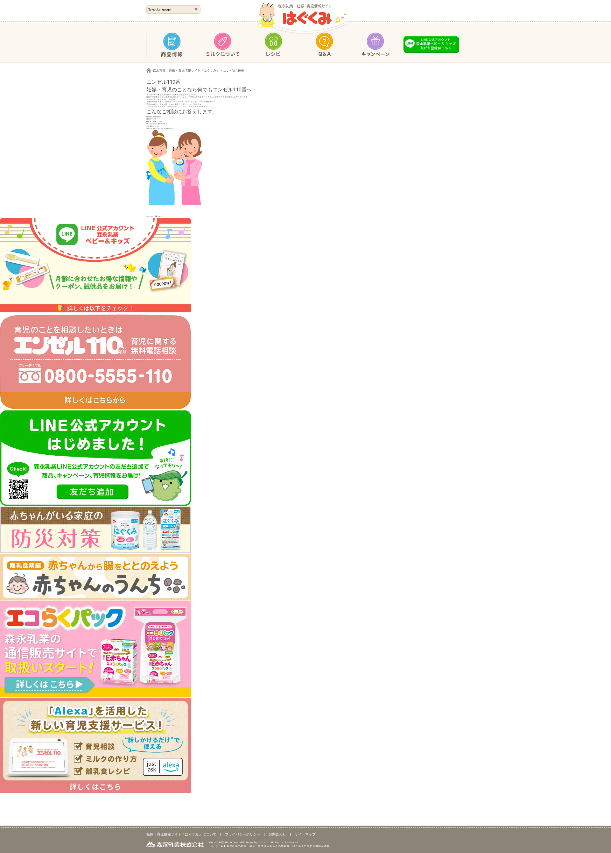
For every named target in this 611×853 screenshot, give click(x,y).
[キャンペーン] (375, 43)
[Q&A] (324, 43)
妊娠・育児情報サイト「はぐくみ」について (181, 834)
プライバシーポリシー (242, 834)
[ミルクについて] (222, 43)
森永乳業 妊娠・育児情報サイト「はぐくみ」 (186, 70)
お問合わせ (277, 834)
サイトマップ (305, 834)
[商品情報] (171, 43)
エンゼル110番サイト (154, 216)
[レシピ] (273, 43)
